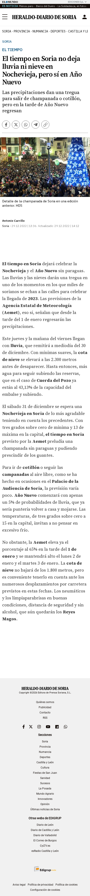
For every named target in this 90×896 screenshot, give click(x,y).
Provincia (45, 746)
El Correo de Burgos (45, 840)
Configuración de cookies (45, 889)
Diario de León (45, 824)
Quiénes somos (45, 702)
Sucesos (45, 783)
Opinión (45, 804)
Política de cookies (66, 884)
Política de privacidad (40, 884)
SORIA (6, 31)
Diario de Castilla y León (45, 830)
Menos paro (26, 6)
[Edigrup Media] (45, 869)
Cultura (45, 767)
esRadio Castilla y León (45, 850)
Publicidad (45, 707)
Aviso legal (19, 884)
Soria (7, 42)
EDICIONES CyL (75, 2)
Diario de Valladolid (45, 835)
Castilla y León (45, 762)
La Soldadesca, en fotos (72, 6)
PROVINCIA (22, 31)
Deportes (45, 757)
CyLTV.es (45, 845)
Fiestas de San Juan (45, 772)
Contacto (45, 712)
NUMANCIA (40, 31)
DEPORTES (58, 31)
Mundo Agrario (45, 793)
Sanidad (45, 778)
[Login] (84, 17)
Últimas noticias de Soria (45, 809)
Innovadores (45, 798)
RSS (45, 717)
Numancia (45, 751)
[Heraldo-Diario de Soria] (44, 17)
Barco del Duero (45, 6)
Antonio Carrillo (13, 221)
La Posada (45, 788)
